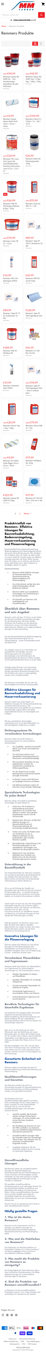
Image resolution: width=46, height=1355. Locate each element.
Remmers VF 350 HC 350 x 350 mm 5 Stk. (34, 499)
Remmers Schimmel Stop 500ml (11, 386)
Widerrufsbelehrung (11, 1341)
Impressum (13, 1339)
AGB (22, 1341)
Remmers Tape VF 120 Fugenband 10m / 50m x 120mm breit (34, 389)
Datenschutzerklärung (27, 1339)
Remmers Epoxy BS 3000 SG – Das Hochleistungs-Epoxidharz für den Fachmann (11, 81)
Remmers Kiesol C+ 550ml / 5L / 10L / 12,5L (34, 121)
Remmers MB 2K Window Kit (10, 352)
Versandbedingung (33, 1341)
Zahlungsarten (15, 1344)
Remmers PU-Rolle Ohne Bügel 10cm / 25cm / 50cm (11, 463)
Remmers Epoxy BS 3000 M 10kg (11, 499)
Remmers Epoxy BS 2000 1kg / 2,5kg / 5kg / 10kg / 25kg (33, 79)
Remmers (6, 89)
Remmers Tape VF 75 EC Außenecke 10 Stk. (11, 315)
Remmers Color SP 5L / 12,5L (10, 242)
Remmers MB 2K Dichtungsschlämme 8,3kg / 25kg (11, 205)
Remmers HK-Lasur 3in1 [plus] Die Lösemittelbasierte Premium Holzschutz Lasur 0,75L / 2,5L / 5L (11, 165)
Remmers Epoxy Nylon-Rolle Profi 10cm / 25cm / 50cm (10, 122)
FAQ (23, 1344)
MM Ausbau (32, 1344)
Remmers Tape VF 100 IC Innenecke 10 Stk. (34, 243)
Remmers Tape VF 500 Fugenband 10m (34, 314)
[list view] (41, 44)
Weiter (27, 513)
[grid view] (35, 44)
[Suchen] (41, 15)
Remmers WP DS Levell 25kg (32, 279)
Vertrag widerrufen (23, 1347)
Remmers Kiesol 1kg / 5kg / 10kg (11, 426)
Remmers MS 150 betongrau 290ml (10, 279)
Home (3, 26)
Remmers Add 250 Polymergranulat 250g (33, 161)
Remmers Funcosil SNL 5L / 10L (33, 204)
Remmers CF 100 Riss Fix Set (33, 352)
